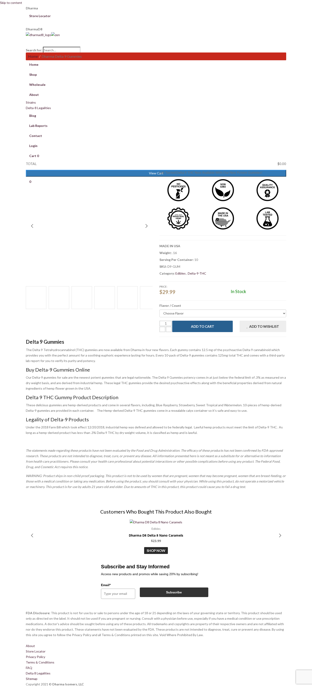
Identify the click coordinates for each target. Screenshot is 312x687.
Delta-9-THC (197, 273)
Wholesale (37, 85)
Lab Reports (38, 126)
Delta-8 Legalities (38, 108)
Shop (33, 74)
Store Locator (40, 16)
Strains (31, 102)
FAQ (29, 668)
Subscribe (174, 592)
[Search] (156, 44)
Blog (32, 116)
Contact (35, 136)
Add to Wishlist (264, 326)
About (30, 646)
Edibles (180, 273)
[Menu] (156, 40)
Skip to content (11, 3)
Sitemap (31, 679)
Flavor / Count (170, 305)
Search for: (34, 50)
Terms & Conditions (40, 662)
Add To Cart (202, 326)
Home (33, 56)
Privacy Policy (35, 657)
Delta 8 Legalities (38, 673)
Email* (106, 585)
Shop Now (156, 550)
